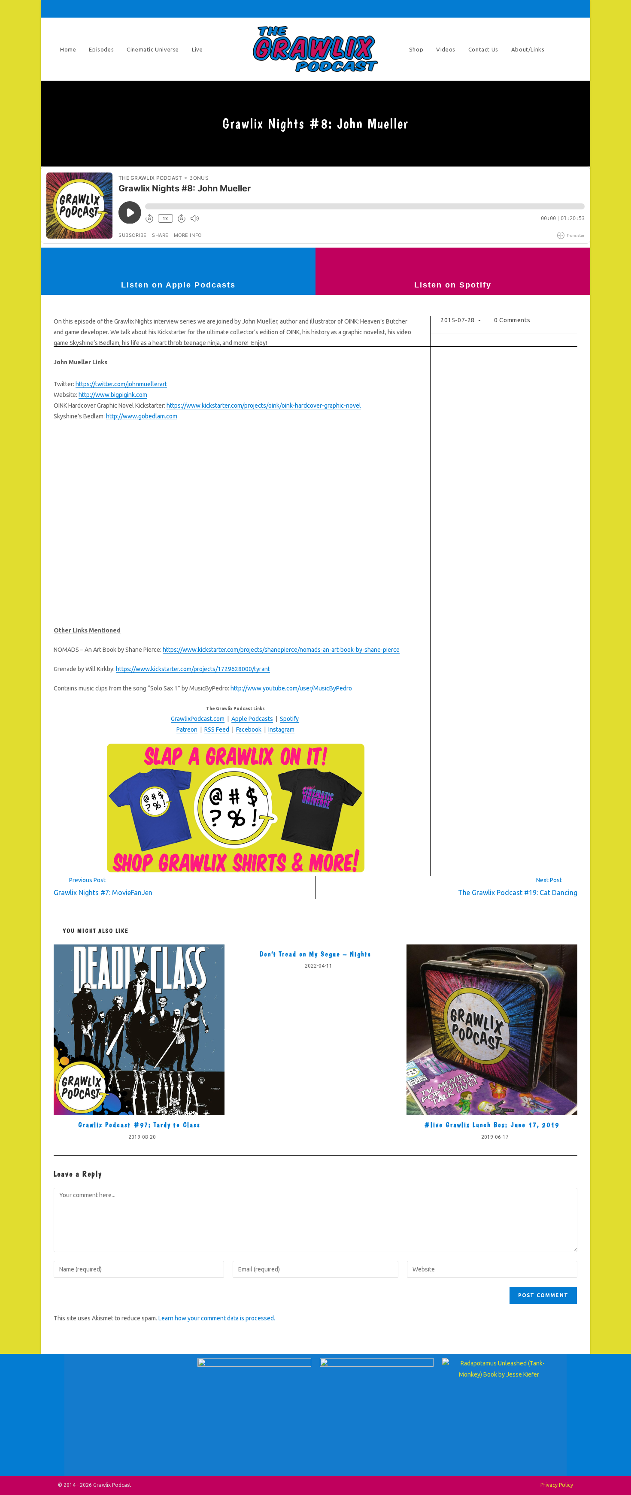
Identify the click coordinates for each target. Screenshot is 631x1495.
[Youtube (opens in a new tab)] (550, 8)
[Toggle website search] (568, 49)
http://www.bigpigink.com (113, 394)
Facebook (248, 729)
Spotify (289, 718)
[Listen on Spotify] (453, 262)
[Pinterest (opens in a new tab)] (514, 8)
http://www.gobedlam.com (141, 416)
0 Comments (512, 320)
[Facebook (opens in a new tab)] (502, 8)
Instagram (281, 729)
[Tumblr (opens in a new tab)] (538, 8)
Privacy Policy (556, 1485)
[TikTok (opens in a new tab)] (562, 8)
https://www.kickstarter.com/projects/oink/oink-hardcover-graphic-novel (264, 405)
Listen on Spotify (452, 285)
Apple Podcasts (252, 718)
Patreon (186, 729)
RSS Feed (216, 729)
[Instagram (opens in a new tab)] (526, 8)
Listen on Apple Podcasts (178, 285)
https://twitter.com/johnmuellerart (121, 384)
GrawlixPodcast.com (197, 718)
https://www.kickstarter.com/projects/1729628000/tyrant (193, 669)
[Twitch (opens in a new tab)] (572, 8)
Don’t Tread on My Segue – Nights (315, 954)
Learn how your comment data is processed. (216, 1318)
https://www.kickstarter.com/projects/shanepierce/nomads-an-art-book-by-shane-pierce (281, 649)
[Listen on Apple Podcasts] (178, 262)
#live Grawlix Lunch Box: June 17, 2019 (491, 1125)
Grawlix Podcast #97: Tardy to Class (139, 1125)
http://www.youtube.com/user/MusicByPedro (291, 688)
